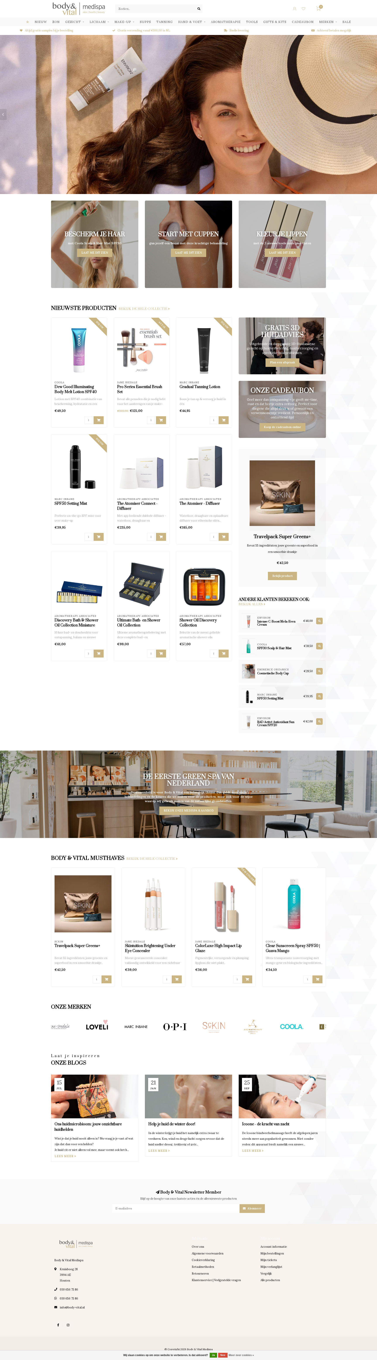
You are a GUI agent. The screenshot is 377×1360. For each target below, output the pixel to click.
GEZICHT (73, 22)
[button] (3, 114)
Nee (222, 1355)
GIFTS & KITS (274, 22)
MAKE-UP (123, 22)
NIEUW (41, 22)
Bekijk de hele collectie (143, 309)
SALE (347, 22)
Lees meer (64, 1156)
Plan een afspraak (282, 362)
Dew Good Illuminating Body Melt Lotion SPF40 (76, 389)
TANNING (164, 22)
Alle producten (270, 1280)
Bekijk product (282, 576)
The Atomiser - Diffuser (200, 503)
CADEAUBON (303, 22)
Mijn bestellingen (272, 1253)
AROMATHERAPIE (226, 22)
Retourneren (200, 1273)
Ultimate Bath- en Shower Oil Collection (138, 623)
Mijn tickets (268, 1260)
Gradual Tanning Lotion (200, 387)
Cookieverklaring (203, 1260)
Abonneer (254, 1208)
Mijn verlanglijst (271, 1267)
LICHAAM (98, 22)
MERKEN (326, 22)
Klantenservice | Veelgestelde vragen (216, 1280)
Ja (213, 1355)
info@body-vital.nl (72, 1307)
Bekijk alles (251, 604)
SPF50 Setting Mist (71, 503)
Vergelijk (266, 1273)
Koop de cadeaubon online (282, 427)
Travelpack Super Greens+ (282, 537)
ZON (56, 22)
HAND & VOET (190, 22)
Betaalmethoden (203, 1267)
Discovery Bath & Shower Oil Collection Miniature (76, 623)
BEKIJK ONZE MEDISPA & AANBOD (189, 810)
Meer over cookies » (241, 1355)
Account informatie (273, 1247)
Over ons (198, 1247)
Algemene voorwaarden (207, 1253)
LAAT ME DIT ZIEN (94, 253)
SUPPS (145, 22)
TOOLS (252, 22)
